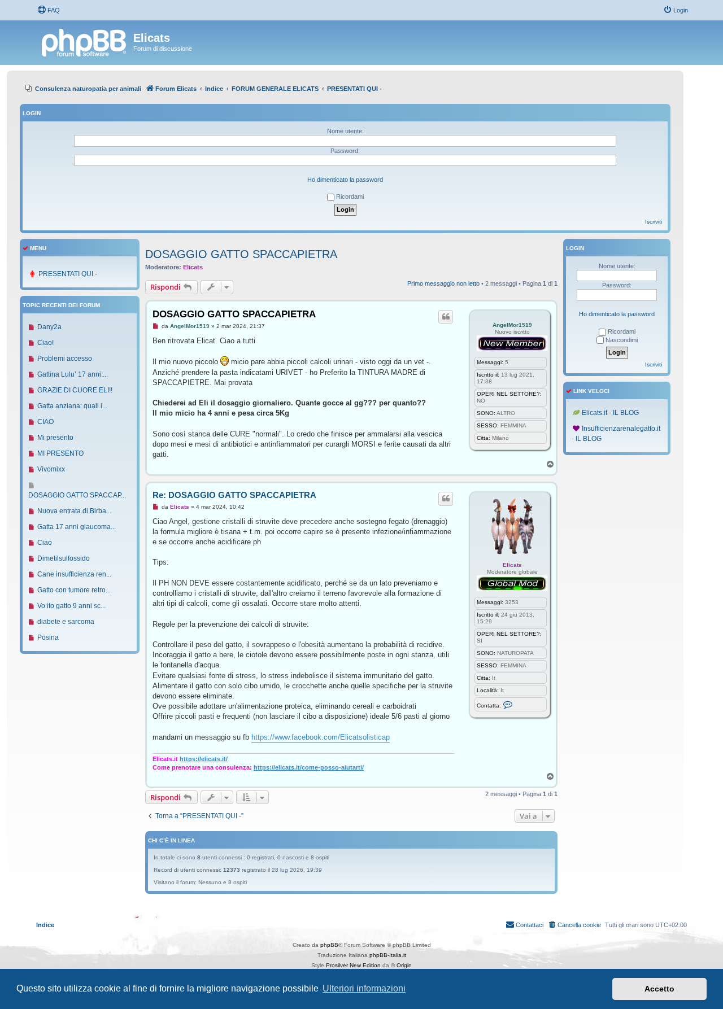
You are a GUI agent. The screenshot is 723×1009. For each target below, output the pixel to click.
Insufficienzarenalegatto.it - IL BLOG (616, 434)
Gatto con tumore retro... (74, 590)
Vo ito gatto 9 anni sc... (71, 606)
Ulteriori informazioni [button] (364, 988)
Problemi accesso (64, 358)
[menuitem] (48, 10)
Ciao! (45, 343)
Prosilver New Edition (353, 965)
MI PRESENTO (60, 453)
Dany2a (49, 327)
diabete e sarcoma (65, 622)
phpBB (329, 945)
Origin (404, 965)
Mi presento (55, 438)
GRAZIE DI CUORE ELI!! (74, 390)
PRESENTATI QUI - (67, 274)
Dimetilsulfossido (63, 558)
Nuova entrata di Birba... (74, 511)
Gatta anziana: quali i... (72, 406)
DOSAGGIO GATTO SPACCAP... (77, 495)
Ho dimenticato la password (345, 179)
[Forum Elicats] (84, 41)
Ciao (44, 543)
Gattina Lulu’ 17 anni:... (72, 374)
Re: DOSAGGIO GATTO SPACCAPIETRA (234, 495)
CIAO (45, 422)
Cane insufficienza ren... (74, 574)
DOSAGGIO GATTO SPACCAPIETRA (241, 254)
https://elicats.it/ (204, 758)
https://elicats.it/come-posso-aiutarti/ (309, 767)
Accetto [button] (659, 988)
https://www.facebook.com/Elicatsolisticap (320, 737)
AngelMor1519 (512, 325)
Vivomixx (51, 469)
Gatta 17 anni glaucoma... (76, 527)
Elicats (193, 267)
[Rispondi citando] (445, 317)
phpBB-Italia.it (387, 955)
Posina (48, 637)
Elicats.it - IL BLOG (610, 413)
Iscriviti (653, 222)
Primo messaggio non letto (443, 283)
